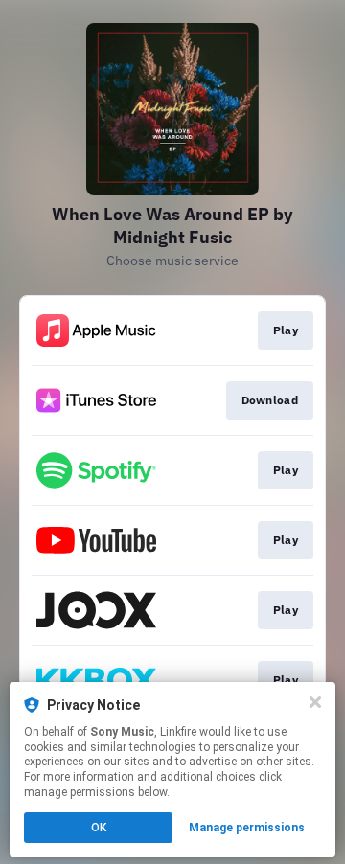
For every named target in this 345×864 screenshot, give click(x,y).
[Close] (315, 702)
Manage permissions (247, 827)
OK (98, 827)
